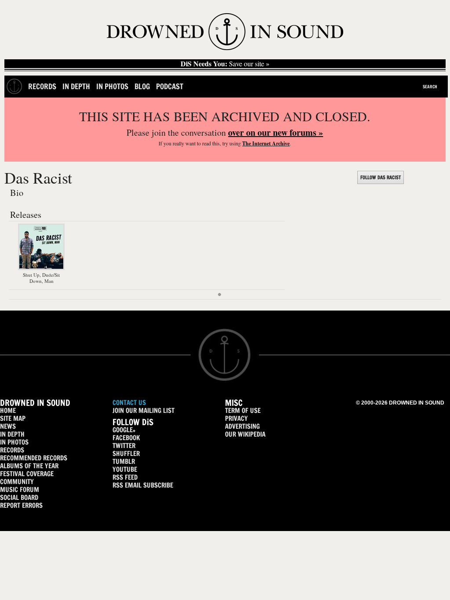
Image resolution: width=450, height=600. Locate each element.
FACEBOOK (126, 437)
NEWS (8, 426)
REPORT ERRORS (21, 505)
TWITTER (123, 445)
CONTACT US (129, 402)
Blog (142, 86)
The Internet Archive (266, 143)
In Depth (76, 86)
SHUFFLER (126, 453)
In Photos (112, 86)
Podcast (169, 86)
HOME (8, 410)
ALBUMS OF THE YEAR (29, 465)
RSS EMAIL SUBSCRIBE (142, 485)
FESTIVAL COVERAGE (27, 473)
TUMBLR (123, 461)
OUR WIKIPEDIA (245, 434)
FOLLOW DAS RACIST (380, 177)
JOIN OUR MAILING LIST (143, 410)
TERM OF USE (243, 410)
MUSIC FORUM (19, 489)
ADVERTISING (242, 426)
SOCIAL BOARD (19, 497)
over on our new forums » (275, 132)
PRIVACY (236, 418)
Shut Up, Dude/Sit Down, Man (41, 277)
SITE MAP (12, 418)
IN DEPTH (12, 434)
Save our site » (225, 63)
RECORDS (12, 450)
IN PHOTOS (14, 442)
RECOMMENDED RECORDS (33, 458)
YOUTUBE (124, 469)
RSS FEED (125, 477)
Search (430, 86)
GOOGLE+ (123, 429)
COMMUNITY (17, 481)
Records (42, 86)
